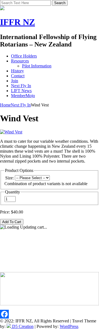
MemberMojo (23, 95)
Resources (20, 61)
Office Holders (24, 56)
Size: (9, 178)
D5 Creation (22, 326)
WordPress (69, 326)
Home (5, 105)
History (17, 70)
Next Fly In (21, 85)
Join (14, 80)
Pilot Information (36, 66)
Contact (17, 75)
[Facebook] (49, 314)
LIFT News (21, 90)
